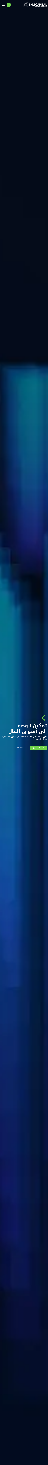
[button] (3, 5)
